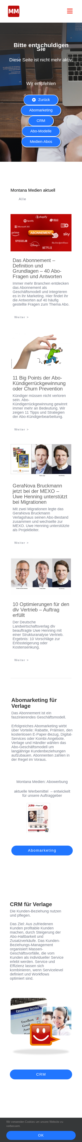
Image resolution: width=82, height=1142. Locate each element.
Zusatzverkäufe (23, 941)
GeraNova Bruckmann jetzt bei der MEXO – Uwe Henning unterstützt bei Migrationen (40, 494)
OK (41, 1135)
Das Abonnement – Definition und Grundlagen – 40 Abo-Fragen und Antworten (37, 268)
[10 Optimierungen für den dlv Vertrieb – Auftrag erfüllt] (41, 576)
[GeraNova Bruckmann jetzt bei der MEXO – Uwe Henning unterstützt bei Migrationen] (41, 460)
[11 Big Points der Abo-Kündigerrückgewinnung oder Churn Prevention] (41, 350)
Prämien (57, 730)
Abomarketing (46, 726)
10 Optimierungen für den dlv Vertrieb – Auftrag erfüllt (41, 609)
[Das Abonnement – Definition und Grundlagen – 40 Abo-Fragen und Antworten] (41, 232)
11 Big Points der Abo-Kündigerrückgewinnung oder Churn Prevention (39, 383)
